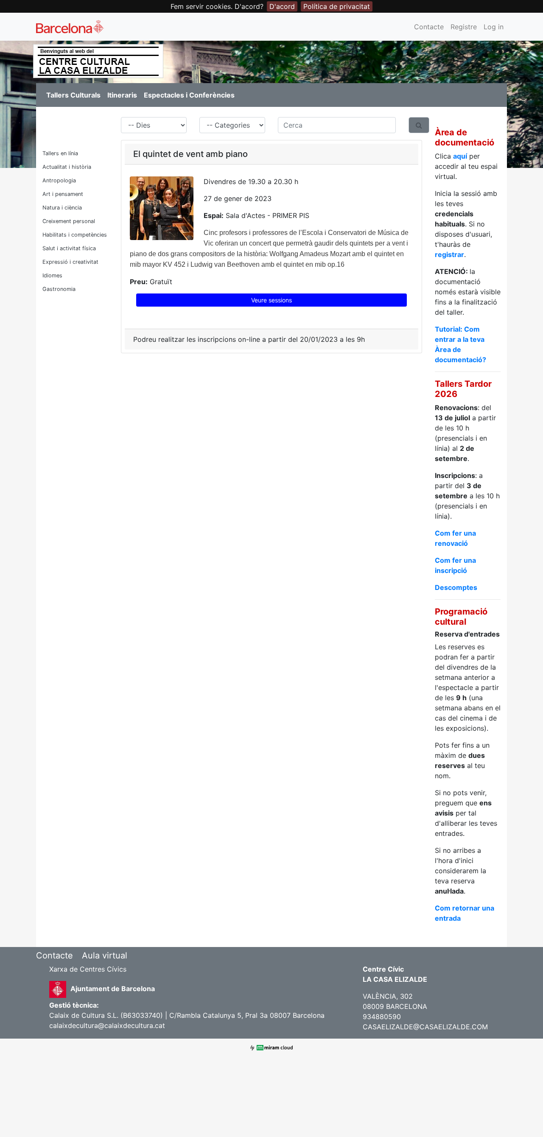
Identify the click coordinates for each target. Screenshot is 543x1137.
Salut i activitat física (69, 248)
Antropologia (59, 180)
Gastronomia (59, 289)
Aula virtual (104, 955)
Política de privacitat (336, 6)
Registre (464, 26)
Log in (494, 26)
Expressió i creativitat (70, 262)
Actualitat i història (66, 167)
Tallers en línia (60, 153)
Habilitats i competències (74, 235)
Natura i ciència (62, 207)
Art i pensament (62, 194)
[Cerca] (419, 125)
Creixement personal (68, 221)
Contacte (429, 26)
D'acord (282, 6)
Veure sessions (271, 300)
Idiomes (52, 275)
